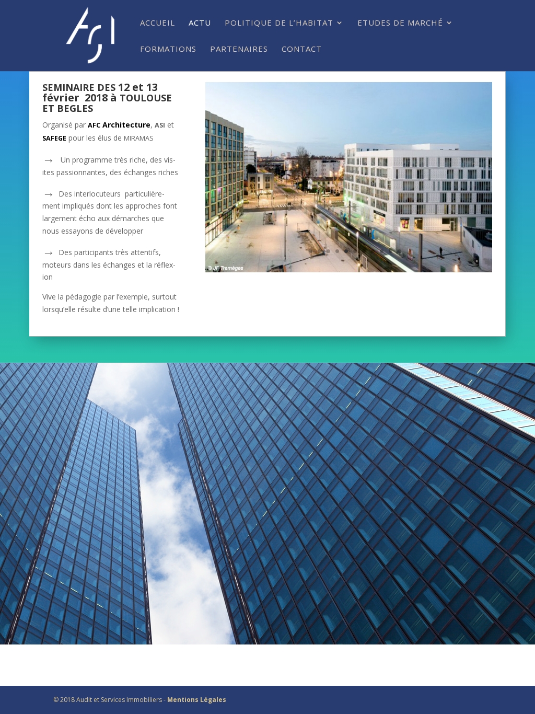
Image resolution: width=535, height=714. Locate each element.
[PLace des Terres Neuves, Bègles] (348, 269)
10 (390, 251)
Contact (302, 49)
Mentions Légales (196, 699)
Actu (200, 23)
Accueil (157, 23)
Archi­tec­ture (119, 125)
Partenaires (239, 49)
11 (399, 251)
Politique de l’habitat (279, 23)
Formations (168, 49)
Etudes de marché (400, 23)
